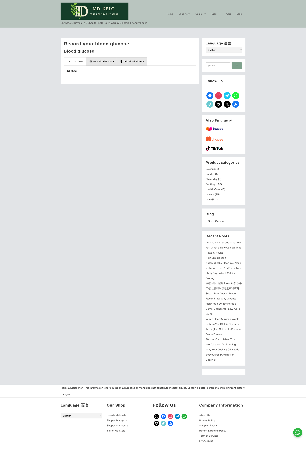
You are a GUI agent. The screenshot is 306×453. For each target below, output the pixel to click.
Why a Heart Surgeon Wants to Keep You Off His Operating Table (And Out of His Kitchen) (223, 324)
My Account (206, 441)
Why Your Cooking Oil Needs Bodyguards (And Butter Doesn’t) (222, 355)
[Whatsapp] (235, 95)
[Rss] (235, 104)
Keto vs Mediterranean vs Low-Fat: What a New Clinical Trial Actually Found (224, 248)
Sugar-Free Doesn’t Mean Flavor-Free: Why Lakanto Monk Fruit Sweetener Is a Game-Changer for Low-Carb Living (223, 304)
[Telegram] (227, 95)
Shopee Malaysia (117, 420)
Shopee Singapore (117, 425)
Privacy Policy (207, 420)
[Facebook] (210, 95)
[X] (227, 104)
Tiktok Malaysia (116, 430)
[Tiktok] (210, 104)
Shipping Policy (208, 425)
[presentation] (75, 61)
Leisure (210, 194)
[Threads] (218, 104)
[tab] (75, 61)
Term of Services (209, 436)
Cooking (210, 184)
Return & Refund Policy (212, 430)
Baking (210, 169)
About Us (204, 415)
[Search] (237, 65)
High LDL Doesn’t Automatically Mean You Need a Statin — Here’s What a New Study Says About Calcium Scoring (224, 268)
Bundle (210, 174)
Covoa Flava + (214, 334)
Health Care (213, 189)
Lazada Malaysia (116, 415)
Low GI (210, 199)
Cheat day (211, 179)
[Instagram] (218, 95)
